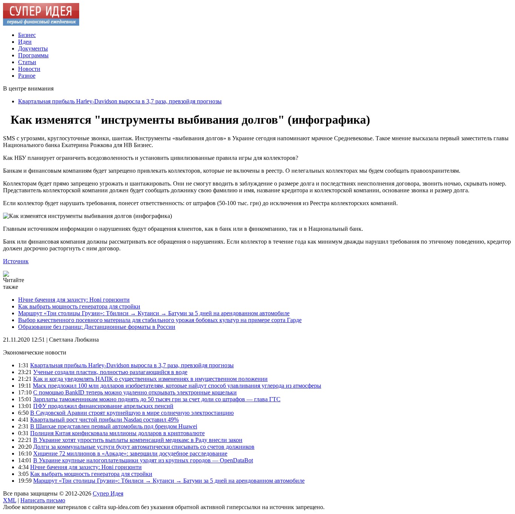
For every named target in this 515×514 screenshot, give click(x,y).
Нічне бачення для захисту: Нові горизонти (74, 299)
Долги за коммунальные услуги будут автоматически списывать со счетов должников (143, 446)
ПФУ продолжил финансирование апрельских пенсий (103, 406)
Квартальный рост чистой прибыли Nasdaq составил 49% (104, 419)
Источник (16, 261)
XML (9, 500)
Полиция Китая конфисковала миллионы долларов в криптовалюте (117, 433)
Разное (26, 75)
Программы (33, 55)
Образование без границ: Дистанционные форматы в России (96, 327)
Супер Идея (108, 493)
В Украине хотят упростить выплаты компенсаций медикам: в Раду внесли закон (137, 440)
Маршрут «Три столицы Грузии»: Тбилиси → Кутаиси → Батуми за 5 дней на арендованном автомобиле (154, 313)
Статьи (27, 62)
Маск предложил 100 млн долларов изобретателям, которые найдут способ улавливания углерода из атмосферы (177, 385)
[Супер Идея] (41, 23)
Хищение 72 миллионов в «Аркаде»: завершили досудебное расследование (130, 453)
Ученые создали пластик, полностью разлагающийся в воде (110, 372)
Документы (33, 48)
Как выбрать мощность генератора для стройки (79, 306)
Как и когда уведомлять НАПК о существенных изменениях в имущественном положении (150, 379)
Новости (29, 69)
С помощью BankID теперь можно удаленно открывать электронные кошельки (135, 392)
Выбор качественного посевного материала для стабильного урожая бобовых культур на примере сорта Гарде (160, 320)
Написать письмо (42, 500)
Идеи (25, 41)
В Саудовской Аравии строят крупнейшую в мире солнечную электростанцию (132, 413)
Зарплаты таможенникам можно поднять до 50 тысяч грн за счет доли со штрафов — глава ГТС (156, 399)
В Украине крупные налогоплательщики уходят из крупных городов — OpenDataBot (143, 460)
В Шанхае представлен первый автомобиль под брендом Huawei (113, 426)
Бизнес (27, 35)
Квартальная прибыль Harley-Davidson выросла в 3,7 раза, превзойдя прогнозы (120, 101)
